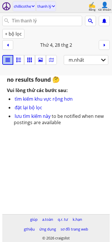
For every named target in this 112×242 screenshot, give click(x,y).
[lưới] (29, 60)
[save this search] (104, 21)
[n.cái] (18, 60)
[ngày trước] (7, 45)
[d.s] (7, 60)
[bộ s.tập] (40, 60)
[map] (51, 60)
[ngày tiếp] (104, 45)
